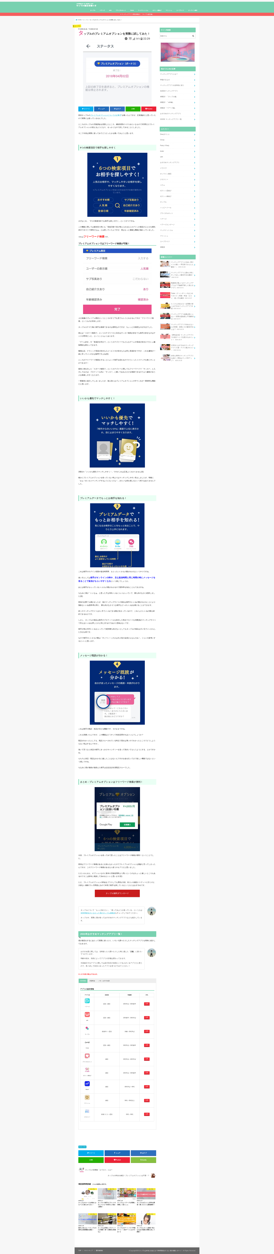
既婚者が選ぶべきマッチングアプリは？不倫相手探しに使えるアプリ (182, 285)
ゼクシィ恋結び (165, 190)
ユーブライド (180, 10)
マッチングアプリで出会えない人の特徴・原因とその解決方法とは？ (182, 327)
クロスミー (164, 179)
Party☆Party (164, 145)
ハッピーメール (165, 207)
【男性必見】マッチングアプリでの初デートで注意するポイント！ (182, 337)
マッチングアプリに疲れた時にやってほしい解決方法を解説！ (182, 275)
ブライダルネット (121, 10)
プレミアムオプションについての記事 (104, 115)
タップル (92, 10)
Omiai (132, 10)
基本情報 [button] (83, 981)
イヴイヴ (163, 168)
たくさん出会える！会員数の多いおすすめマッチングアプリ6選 (182, 306)
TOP (79, 1250)
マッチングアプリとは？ (169, 74)
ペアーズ (102, 10)
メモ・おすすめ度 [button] (104, 981)
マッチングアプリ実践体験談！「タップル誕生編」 (138, 14)
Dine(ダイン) (164, 134)
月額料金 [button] (92, 981)
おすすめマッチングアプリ (169, 162)
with (110, 10)
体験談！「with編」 (167, 102)
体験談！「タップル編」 (169, 96)
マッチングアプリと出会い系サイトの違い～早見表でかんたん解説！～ (182, 264)
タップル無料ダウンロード (117, 893)
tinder (162, 151)
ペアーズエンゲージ (167, 224)
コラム (162, 185)
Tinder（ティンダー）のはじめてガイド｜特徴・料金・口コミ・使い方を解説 (182, 295)
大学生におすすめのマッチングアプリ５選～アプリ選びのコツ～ (182, 347)
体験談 (162, 247)
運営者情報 (99, 1250)
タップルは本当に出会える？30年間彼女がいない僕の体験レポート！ (160, 1250)
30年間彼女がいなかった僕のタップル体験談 (98, 913)
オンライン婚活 (192, 10)
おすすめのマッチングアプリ (170, 113)
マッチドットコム (143, 10)
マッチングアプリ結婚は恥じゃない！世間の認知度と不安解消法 (182, 316)
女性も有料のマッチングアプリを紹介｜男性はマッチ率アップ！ (182, 358)
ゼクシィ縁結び (157, 10)
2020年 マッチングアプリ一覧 (171, 119)
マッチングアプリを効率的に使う (172, 85)
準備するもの (165, 80)
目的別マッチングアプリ (169, 91)
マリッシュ (169, 10)
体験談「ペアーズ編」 (168, 108)
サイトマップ (88, 1250)
